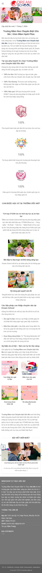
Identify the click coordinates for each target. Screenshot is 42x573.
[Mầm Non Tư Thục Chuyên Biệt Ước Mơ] (21, 3)
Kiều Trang (11, 526)
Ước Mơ (33, 487)
